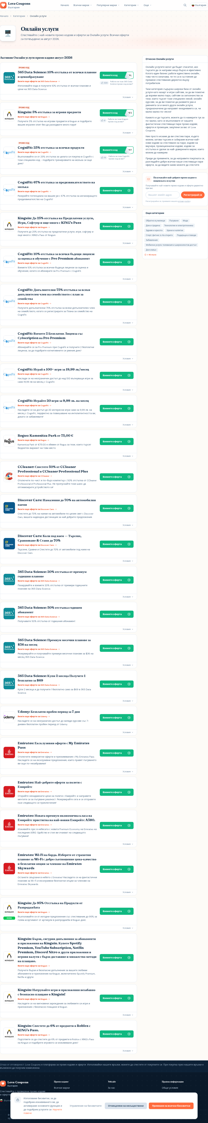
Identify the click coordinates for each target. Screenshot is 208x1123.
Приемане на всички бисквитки (171, 1105)
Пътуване (174, 220)
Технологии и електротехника (178, 225)
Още (146, 5)
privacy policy (184, 201)
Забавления (152, 240)
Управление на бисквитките (86, 1105)
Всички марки (81, 5)
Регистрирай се (193, 194)
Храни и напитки (175, 230)
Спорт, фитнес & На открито (159, 235)
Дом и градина (153, 225)
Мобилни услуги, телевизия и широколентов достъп (171, 245)
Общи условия (170, 1087)
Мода (185, 220)
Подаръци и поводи (186, 235)
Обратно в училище (155, 220)
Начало (65, 5)
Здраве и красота (154, 230)
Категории (130, 5)
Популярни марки (107, 5)
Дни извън (151, 250)
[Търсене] (185, 5)
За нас (111, 1087)
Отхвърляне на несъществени (126, 1105)
